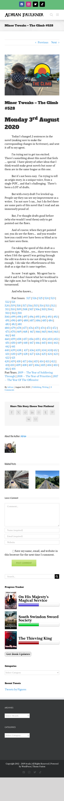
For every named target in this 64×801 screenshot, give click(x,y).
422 (7, 357)
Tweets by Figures (15, 689)
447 (32, 342)
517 (25, 305)
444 (50, 342)
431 (7, 354)
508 (25, 309)
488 (25, 320)
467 (32, 331)
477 (25, 327)
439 (13, 350)
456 (31, 339)
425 (43, 354)
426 (37, 354)
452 (56, 339)
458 (19, 339)
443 (56, 342)
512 (53, 305)
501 (20, 313)
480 (7, 327)
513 (47, 305)
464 (50, 331)
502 (13, 313)
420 (7, 361)
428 (25, 354)
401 (13, 368)
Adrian (10, 387)
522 (7, 301)
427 (32, 354)
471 (7, 331)
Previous (43, 42)
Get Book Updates (18, 654)
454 (44, 339)
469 (19, 331)
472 (54, 327)
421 (13, 357)
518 (19, 305)
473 (48, 327)
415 (36, 361)
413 (47, 361)
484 (50, 320)
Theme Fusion (38, 766)
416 (30, 361)
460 (7, 339)
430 (13, 354)
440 (7, 350)
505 (43, 309)
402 (7, 368)
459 (13, 339)
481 (20, 324)
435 (38, 350)
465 (44, 331)
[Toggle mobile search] (51, 14)
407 (31, 365)
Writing (45, 387)
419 (13, 361)
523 (52, 298)
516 (30, 305)
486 (38, 320)
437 (26, 350)
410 (12, 365)
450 (13, 342)
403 (55, 365)
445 (43, 342)
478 (19, 327)
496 (31, 316)
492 (55, 316)
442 (7, 346)
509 (19, 309)
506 (37, 309)
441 (13, 346)
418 (19, 361)
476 (31, 327)
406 (37, 365)
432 (55, 350)
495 (37, 316)
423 (56, 354)
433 (50, 350)
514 (41, 305)
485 (44, 320)
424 (50, 354)
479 (13, 327)
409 (18, 365)
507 (31, 309)
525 (40, 298)
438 (19, 350)
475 (37, 327)
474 (43, 327)
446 (37, 342)
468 (25, 331)
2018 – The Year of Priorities (34, 376)
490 (13, 320)
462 (7, 335)
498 (19, 316)
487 (32, 320)
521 (13, 301)
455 (37, 339)
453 (50, 339)
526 (34, 298)
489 (19, 320)
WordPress (26, 766)
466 (38, 331)
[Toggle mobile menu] (57, 14)
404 (49, 365)
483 (7, 324)
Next (54, 42)
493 (49, 316)
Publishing (36, 387)
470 (13, 331)
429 (19, 354)
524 (46, 298)
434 (44, 350)
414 (41, 361)
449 (19, 342)
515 (36, 305)
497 (25, 316)
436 (32, 350)
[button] (7, 479)
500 (7, 316)
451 (7, 342)
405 (43, 365)
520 (7, 305)
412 (53, 361)
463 (56, 331)
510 (13, 309)
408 (24, 365)
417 (24, 361)
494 (43, 316)
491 (7, 320)
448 (25, 342)
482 (13, 324)
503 (7, 313)
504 (50, 309)
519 (13, 305)
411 (7, 365)
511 (7, 309)
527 (28, 298)
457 (25, 339)
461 (13, 335)
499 (13, 316)
